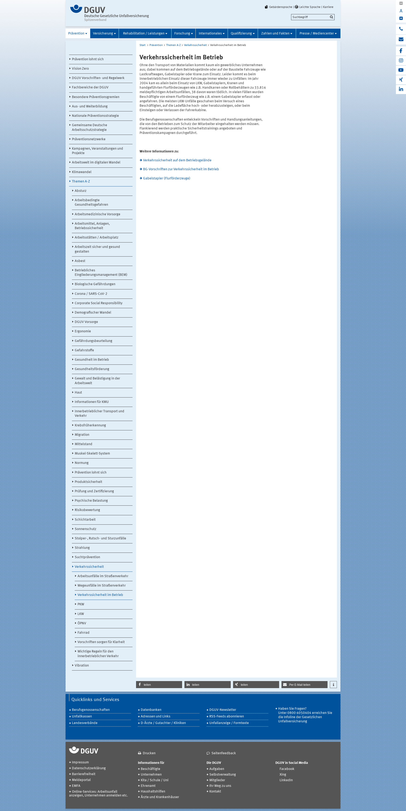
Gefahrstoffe (84, 350)
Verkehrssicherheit (89, 567)
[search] (313, 17)
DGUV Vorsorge (86, 322)
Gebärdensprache (280, 7)
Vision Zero (80, 69)
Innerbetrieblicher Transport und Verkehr (99, 414)
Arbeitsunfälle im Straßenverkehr (103, 576)
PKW (81, 604)
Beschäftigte (150, 769)
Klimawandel (81, 172)
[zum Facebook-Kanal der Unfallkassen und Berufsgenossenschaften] (401, 51)
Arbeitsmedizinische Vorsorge (97, 214)
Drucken (149, 753)
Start (142, 45)
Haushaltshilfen (153, 791)
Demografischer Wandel (93, 313)
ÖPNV (82, 623)
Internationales (210, 33)
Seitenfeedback (223, 753)
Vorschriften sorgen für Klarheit (101, 642)
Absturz (80, 191)
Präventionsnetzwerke (88, 139)
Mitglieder (217, 780)
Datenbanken (151, 710)
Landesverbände (85, 723)
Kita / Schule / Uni (154, 780)
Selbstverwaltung (222, 775)
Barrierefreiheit (83, 774)
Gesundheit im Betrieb (92, 360)
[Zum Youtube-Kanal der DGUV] (401, 70)
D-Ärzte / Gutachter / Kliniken (163, 723)
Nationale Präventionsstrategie (95, 116)
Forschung (182, 33)
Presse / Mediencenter (317, 33)
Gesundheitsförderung (92, 369)
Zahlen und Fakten (275, 33)
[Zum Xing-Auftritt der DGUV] (401, 79)
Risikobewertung (87, 510)
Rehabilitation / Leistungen (143, 33)
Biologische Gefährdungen (95, 284)
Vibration (82, 665)
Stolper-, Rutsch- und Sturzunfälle (100, 538)
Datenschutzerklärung (89, 768)
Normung (82, 463)
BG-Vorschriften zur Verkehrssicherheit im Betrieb (181, 169)
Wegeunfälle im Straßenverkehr (102, 585)
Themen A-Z (81, 181)
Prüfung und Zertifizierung (94, 491)
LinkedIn (286, 780)
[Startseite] (109, 13)
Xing (283, 775)
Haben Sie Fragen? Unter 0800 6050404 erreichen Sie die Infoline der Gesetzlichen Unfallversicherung (305, 715)
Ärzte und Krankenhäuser (160, 797)
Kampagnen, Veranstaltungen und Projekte (97, 151)
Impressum (80, 762)
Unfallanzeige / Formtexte (229, 723)
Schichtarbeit (85, 520)
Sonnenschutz (85, 529)
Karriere (328, 7)
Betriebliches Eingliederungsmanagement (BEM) (101, 273)
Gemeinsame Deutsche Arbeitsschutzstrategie (89, 128)
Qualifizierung (241, 33)
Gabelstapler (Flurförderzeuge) (166, 178)
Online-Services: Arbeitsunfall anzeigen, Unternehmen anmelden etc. (98, 793)
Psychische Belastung (91, 501)
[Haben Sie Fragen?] (401, 29)
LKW (81, 614)
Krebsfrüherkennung (90, 425)
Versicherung (103, 33)
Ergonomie (83, 331)
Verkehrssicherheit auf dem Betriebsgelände (177, 160)
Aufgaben (216, 769)
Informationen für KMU (92, 402)
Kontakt (215, 791)
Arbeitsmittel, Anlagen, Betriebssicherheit (92, 226)
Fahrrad (84, 633)
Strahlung (82, 548)
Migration (82, 435)
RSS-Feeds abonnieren (226, 716)
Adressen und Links (155, 716)
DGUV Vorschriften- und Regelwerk (98, 78)
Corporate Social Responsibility (98, 303)
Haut (78, 392)
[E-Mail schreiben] (401, 40)
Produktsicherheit (88, 482)
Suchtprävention (87, 557)
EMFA (76, 786)
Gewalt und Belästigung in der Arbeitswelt (97, 381)
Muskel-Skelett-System (92, 453)
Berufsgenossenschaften (91, 710)
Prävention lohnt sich (88, 59)
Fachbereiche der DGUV (90, 87)
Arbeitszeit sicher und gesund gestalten (97, 249)
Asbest (80, 261)
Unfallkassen (82, 716)
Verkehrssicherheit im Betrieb (100, 595)
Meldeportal (81, 780)
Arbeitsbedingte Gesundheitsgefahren (91, 203)
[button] (159, 684)
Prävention (76, 33)
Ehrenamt (148, 786)
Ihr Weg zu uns (220, 786)
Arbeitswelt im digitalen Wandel (96, 162)
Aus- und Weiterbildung (90, 106)
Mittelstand (83, 444)
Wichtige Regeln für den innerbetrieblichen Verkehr (98, 654)
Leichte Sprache (309, 7)
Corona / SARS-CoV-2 (91, 294)
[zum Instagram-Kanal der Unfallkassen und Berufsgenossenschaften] (401, 60)
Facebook (287, 769)
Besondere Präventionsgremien (95, 97)
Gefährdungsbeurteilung (93, 341)
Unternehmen (151, 775)
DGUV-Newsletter (222, 710)
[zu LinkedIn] (401, 89)
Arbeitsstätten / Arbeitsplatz (96, 237)
